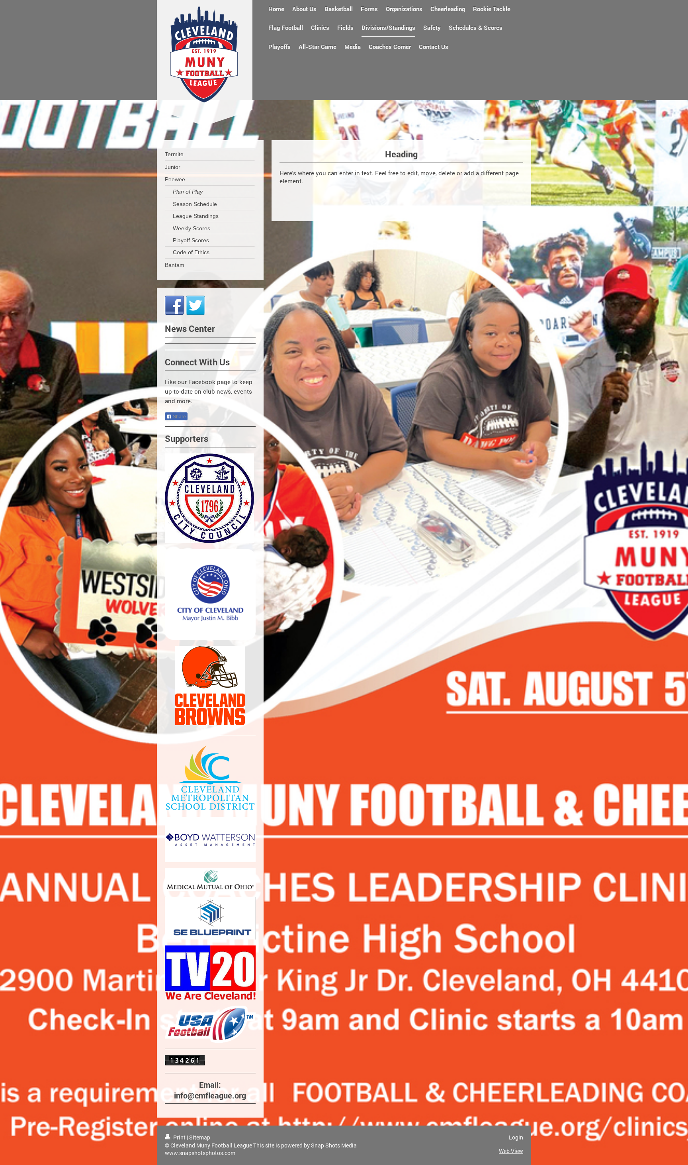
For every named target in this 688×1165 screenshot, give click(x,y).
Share (179, 417)
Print (179, 1137)
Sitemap (199, 1137)
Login (516, 1137)
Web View (511, 1151)
